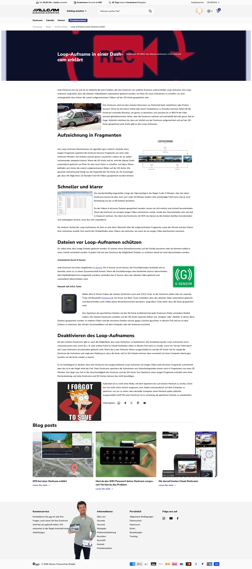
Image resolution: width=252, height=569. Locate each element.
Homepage (37, 27)
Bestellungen (136, 532)
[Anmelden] (210, 11)
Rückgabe (101, 528)
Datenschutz (136, 520)
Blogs (48, 27)
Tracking (134, 536)
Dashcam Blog (61, 27)
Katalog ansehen (76, 10)
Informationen (105, 511)
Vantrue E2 (107, 298)
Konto (132, 528)
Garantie (101, 520)
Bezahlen (101, 536)
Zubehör (50, 20)
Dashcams (38, 20)
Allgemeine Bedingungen (141, 516)
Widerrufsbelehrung (106, 532)
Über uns (101, 516)
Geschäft (101, 540)
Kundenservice (197, 2)
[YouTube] (171, 518)
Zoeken (150, 11)
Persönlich (135, 511)
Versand (101, 524)
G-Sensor (97, 267)
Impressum (135, 524)
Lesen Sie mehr (40, 485)
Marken (61, 20)
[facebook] (177, 518)
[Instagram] (163, 518)
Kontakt (100, 544)
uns (50, 516)
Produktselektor (104, 548)
